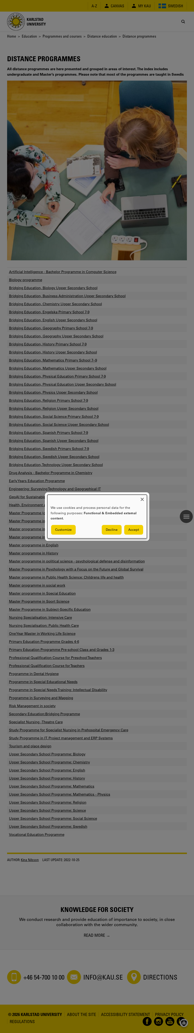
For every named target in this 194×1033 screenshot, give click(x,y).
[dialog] (97, 516)
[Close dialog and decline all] (142, 498)
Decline (112, 529)
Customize (63, 529)
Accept (133, 529)
